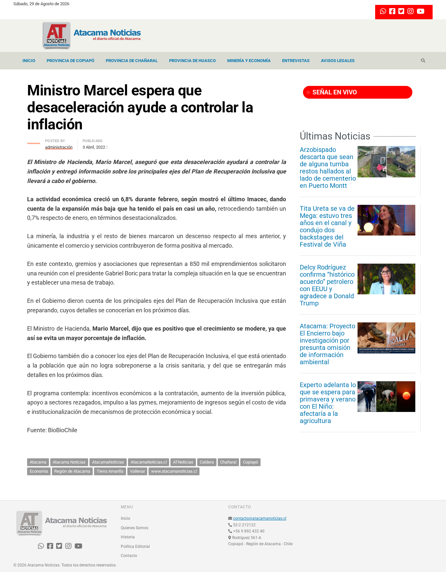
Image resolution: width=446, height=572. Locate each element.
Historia (128, 537)
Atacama (38, 462)
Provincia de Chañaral (132, 60)
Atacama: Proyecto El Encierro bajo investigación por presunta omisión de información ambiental (327, 344)
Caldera (207, 462)
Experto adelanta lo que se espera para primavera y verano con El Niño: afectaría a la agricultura (328, 402)
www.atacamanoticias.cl (174, 471)
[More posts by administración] (33, 141)
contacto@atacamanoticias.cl (259, 518)
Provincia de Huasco (192, 60)
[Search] (423, 61)
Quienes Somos (134, 528)
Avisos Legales (338, 60)
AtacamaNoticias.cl (149, 462)
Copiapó (250, 462)
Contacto (129, 555)
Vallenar (137, 471)
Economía (39, 471)
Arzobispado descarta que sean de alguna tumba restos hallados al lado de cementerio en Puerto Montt (328, 167)
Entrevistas (296, 60)
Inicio (29, 60)
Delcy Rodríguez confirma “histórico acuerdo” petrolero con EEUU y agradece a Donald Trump (327, 285)
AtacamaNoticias (108, 462)
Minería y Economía (249, 60)
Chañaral (228, 462)
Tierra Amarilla (110, 471)
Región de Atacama (72, 471)
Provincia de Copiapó (70, 60)
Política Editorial (135, 546)
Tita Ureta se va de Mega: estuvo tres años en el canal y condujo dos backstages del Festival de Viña (327, 226)
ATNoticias (183, 462)
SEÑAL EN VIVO (334, 92)
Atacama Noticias (69, 462)
